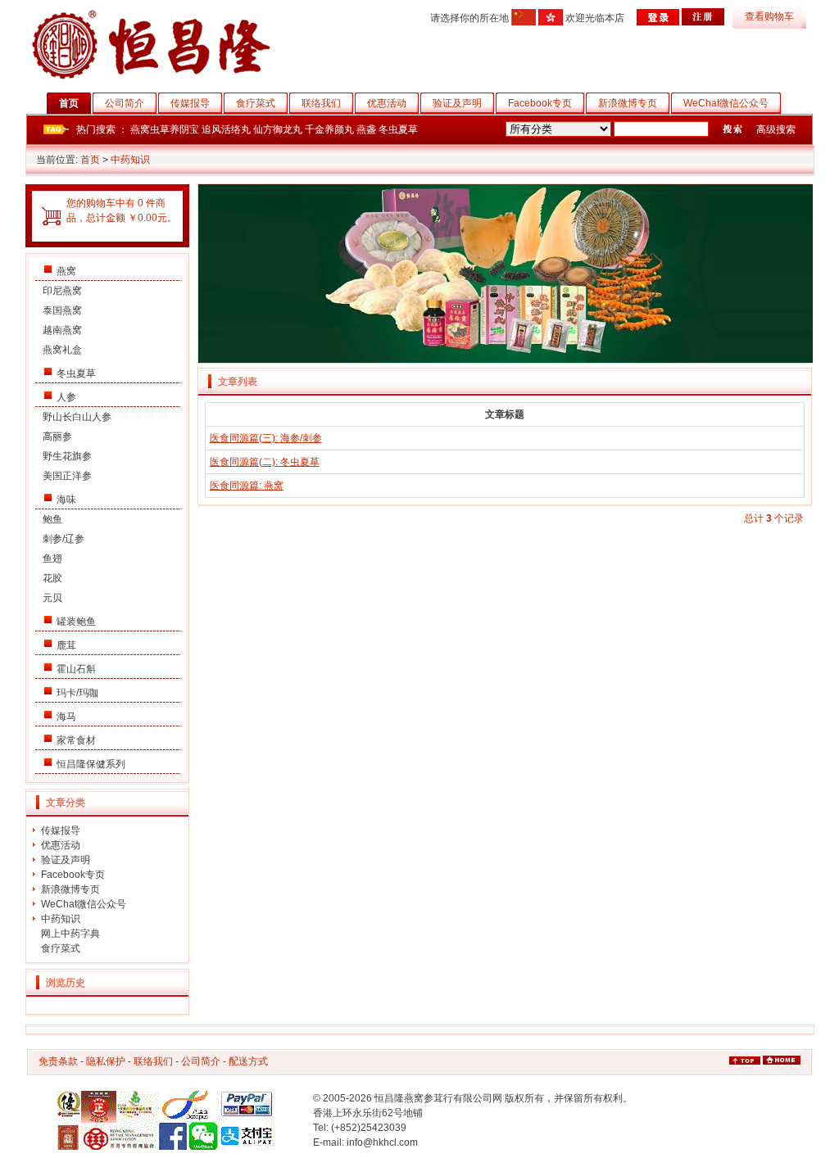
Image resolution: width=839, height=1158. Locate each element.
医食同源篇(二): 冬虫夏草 (265, 462)
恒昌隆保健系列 (91, 764)
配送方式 (248, 1061)
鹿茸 (66, 645)
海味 (66, 499)
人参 (66, 397)
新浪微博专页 (627, 103)
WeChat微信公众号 (726, 103)
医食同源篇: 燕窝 (246, 485)
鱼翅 (52, 558)
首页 (69, 103)
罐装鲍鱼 (76, 621)
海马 (66, 716)
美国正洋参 (67, 476)
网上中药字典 (70, 933)
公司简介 (124, 103)
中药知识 (130, 159)
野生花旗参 (67, 456)
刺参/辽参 (63, 539)
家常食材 (76, 740)
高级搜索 (776, 129)
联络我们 (321, 103)
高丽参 (57, 436)
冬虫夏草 (398, 129)
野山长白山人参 (77, 417)
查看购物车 (769, 16)
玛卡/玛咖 (77, 693)
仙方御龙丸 (277, 129)
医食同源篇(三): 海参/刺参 (266, 438)
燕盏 (366, 129)
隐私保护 (105, 1061)
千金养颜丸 (329, 129)
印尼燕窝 (62, 290)
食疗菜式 (255, 103)
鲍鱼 (52, 519)
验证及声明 (457, 103)
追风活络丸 (226, 129)
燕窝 (66, 271)
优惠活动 (386, 103)
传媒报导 (190, 103)
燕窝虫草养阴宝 (164, 129)
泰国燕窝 (62, 310)
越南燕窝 (62, 330)
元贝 (52, 598)
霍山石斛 (76, 669)
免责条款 (58, 1061)
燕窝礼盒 (62, 349)
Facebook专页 (540, 103)
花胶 (52, 578)
